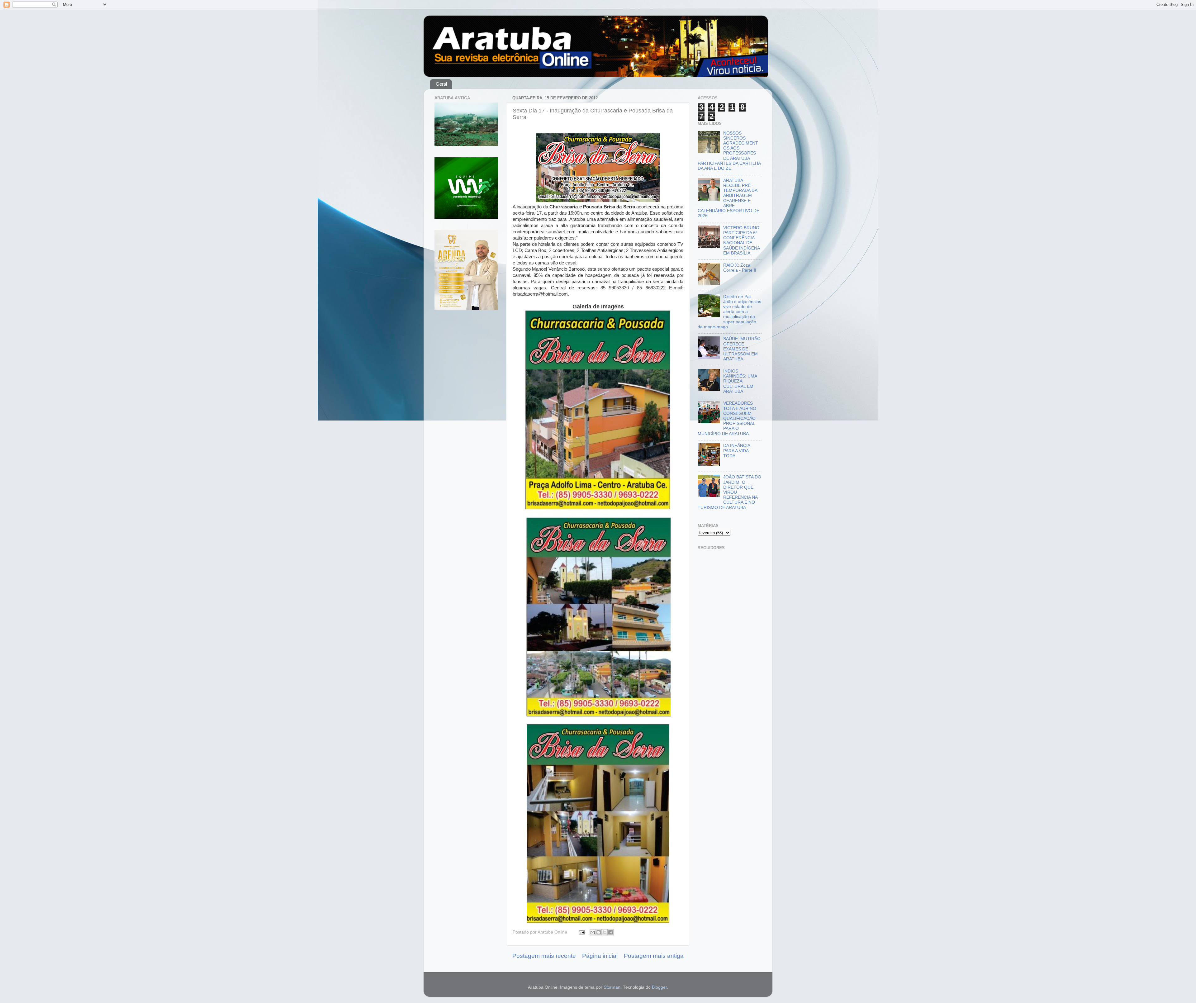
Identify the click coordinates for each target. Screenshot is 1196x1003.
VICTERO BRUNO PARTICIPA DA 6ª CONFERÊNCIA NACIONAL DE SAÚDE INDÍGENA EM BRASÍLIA (741, 240)
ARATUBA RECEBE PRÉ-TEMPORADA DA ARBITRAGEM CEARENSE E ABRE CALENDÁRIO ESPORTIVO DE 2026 (728, 198)
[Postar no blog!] (599, 932)
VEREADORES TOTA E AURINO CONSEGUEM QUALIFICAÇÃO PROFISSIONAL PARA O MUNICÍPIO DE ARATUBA (727, 418)
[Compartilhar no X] (604, 932)
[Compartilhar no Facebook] (610, 932)
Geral (441, 84)
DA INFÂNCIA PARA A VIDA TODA (736, 450)
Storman (612, 987)
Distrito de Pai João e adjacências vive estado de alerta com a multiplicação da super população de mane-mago (729, 311)
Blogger (659, 987)
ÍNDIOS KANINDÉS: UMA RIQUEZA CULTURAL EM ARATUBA (740, 381)
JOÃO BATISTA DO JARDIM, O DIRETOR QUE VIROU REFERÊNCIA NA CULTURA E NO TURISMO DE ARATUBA (729, 492)
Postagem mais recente (544, 956)
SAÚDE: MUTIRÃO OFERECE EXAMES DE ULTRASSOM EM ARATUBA (742, 348)
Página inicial (600, 956)
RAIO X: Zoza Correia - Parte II (739, 268)
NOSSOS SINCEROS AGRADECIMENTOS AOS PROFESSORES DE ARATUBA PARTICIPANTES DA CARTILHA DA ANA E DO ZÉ (729, 151)
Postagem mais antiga (654, 956)
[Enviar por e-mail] (593, 932)
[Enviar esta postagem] (581, 932)
